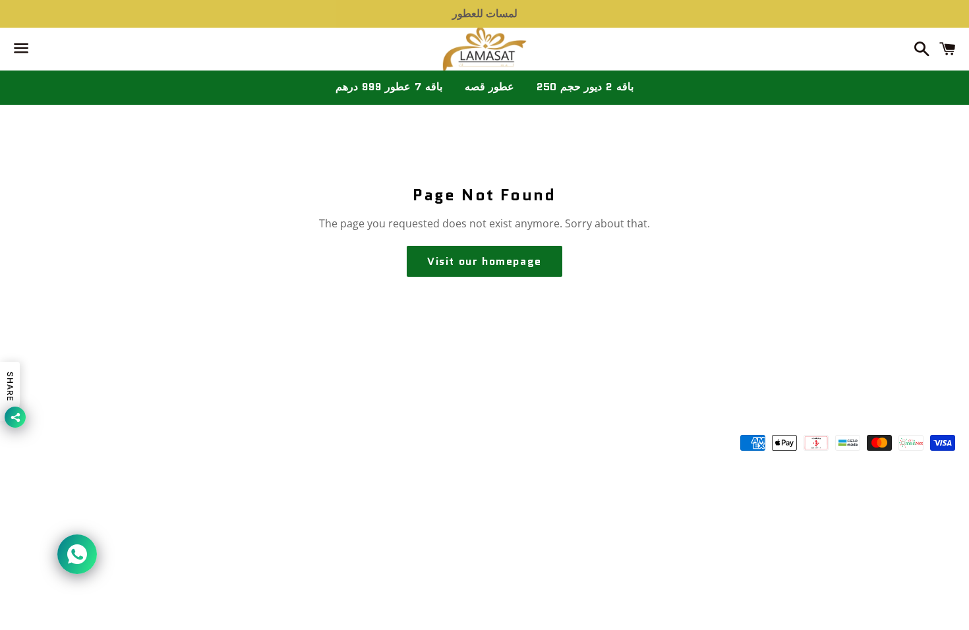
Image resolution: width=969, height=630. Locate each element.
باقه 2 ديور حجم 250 (585, 86)
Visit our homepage (484, 261)
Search (484, 404)
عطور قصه (490, 86)
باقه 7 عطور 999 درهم (389, 86)
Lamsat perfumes (503, 445)
